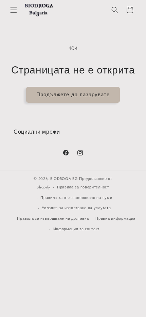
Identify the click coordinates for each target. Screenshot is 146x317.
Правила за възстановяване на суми (76, 197)
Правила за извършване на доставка (53, 218)
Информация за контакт (76, 229)
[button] (13, 9)
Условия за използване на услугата (76, 208)
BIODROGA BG (64, 178)
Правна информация (115, 218)
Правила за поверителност (83, 187)
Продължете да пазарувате (73, 94)
